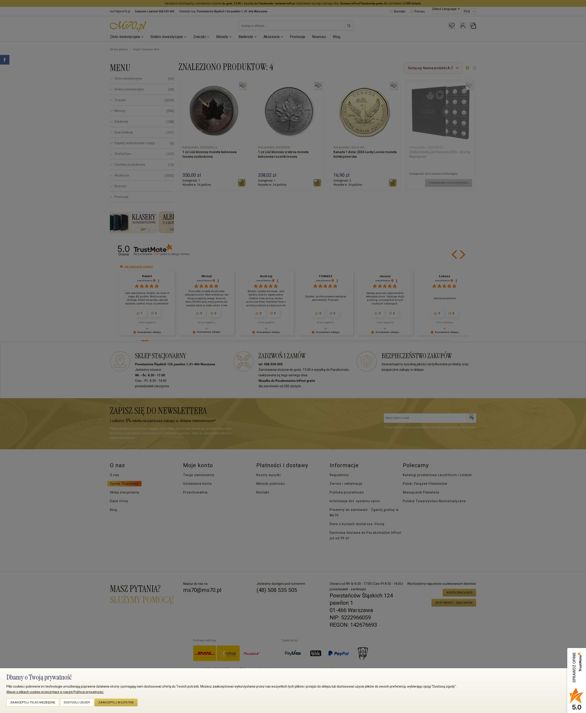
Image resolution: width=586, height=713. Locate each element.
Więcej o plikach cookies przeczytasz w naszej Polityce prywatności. (55, 692)
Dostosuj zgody (77, 702)
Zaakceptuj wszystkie (116, 702)
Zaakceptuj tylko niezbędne (32, 702)
